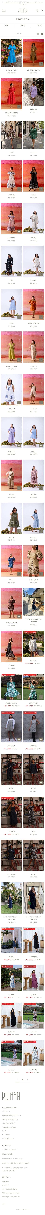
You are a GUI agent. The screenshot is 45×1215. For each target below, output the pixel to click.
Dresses (5, 1181)
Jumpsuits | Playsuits (10, 1189)
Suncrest (33, 580)
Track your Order (9, 1127)
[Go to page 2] (27, 1079)
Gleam (11, 665)
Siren (11, 957)
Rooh (33, 280)
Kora (33, 238)
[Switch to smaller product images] (42, 33)
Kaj (11, 280)
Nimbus (11, 452)
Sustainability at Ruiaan (11, 1115)
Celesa (33, 1032)
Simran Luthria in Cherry (11, 918)
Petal (11, 195)
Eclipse (33, 746)
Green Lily (33, 703)
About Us (6, 1112)
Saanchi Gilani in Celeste (33, 620)
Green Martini (11, 703)
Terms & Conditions (10, 1119)
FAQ (4, 1131)
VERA (33, 788)
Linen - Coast (33, 323)
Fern (11, 537)
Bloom (33, 994)
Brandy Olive (33, 70)
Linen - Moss (11, 366)
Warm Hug (33, 1069)
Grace (11, 1069)
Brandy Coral (11, 113)
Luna (11, 580)
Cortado (33, 957)
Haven (33, 494)
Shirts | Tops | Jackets (11, 1193)
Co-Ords (5, 1185)
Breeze (33, 537)
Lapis (33, 452)
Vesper (33, 366)
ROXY (33, 874)
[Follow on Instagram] (3, 1203)
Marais (33, 109)
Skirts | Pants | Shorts (11, 1197)
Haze (11, 494)
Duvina (11, 1032)
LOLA (33, 831)
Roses (11, 994)
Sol (11, 323)
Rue (11, 152)
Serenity (34, 409)
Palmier (33, 152)
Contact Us (6, 1135)
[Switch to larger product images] (38, 33)
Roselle (11, 238)
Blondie (11, 874)
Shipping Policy (8, 1123)
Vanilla (11, 409)
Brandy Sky (11, 70)
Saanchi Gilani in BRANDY (33, 918)
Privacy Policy (8, 1139)
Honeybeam (11, 623)
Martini (33, 660)
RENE (11, 788)
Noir (33, 195)
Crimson (11, 746)
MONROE (11, 831)
